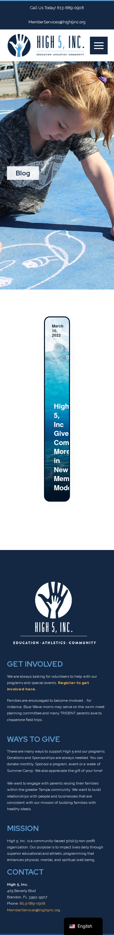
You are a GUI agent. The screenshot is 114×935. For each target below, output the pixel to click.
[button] (99, 45)
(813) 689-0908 (32, 903)
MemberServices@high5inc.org (33, 910)
